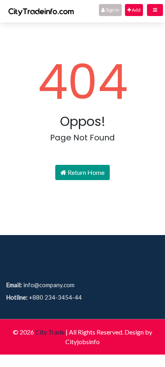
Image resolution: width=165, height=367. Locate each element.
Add (136, 10)
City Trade (49, 332)
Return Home (85, 172)
